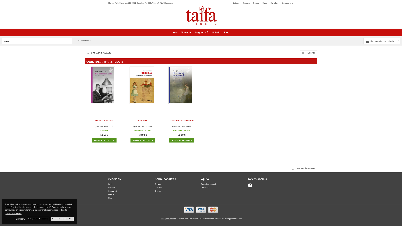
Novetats (186, 32)
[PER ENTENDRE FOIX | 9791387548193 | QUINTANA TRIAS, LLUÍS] (104, 88)
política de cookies (13, 214)
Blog (226, 32)
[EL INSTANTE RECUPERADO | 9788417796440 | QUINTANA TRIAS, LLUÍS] (181, 88)
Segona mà (202, 32)
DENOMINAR (143, 120)
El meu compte (287, 3)
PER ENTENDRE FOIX (104, 120)
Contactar (246, 3)
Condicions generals (209, 184)
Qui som (236, 3)
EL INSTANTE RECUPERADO (182, 120)
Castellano (274, 3)
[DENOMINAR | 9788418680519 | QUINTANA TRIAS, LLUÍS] (143, 88)
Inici (175, 32)
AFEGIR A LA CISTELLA (104, 140)
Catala (264, 3)
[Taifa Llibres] (201, 15)
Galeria (216, 32)
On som (256, 3)
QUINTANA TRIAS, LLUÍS (104, 126)
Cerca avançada (84, 40)
